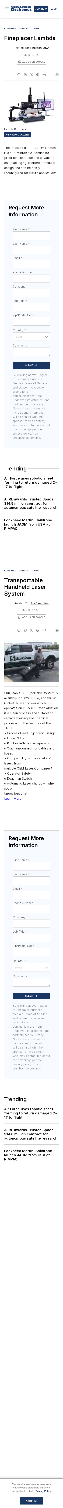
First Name (21, 229)
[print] (57, 75)
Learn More (12, 798)
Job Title (20, 301)
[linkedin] (25, 75)
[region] (31, 1493)
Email (17, 258)
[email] (44, 75)
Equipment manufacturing (21, 28)
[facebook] (19, 75)
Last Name (21, 243)
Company (19, 286)
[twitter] (31, 75)
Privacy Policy (43, 1491)
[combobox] (31, 336)
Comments (20, 345)
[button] (6, 9)
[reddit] (38, 75)
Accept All (31, 1500)
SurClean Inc (39, 603)
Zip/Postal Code (23, 315)
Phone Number (23, 272)
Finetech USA (39, 48)
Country (19, 330)
